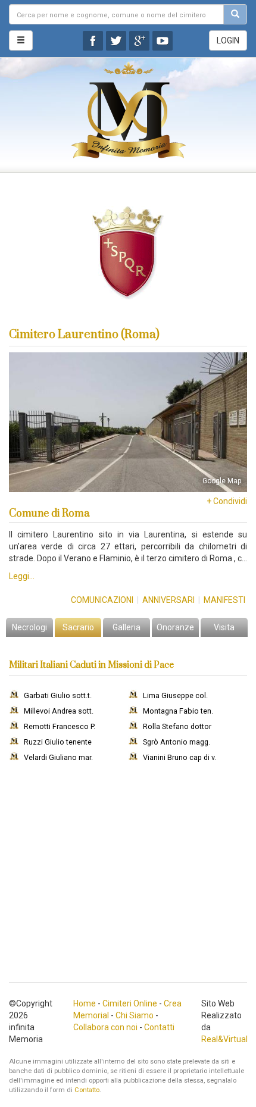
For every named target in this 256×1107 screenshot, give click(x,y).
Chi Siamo (134, 1015)
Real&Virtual (224, 1039)
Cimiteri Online (129, 1003)
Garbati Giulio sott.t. (58, 695)
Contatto (86, 1090)
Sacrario (78, 627)
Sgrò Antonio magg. (176, 741)
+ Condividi (227, 501)
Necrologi (29, 627)
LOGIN (228, 40)
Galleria (127, 627)
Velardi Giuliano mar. (58, 757)
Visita (224, 627)
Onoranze (175, 627)
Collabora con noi (105, 1027)
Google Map (221, 481)
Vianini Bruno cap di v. (179, 757)
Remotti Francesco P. (59, 726)
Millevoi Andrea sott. (58, 710)
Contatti (159, 1027)
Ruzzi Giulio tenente (58, 741)
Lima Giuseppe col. (175, 695)
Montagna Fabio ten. (178, 710)
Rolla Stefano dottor (177, 726)
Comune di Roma (49, 513)
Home (84, 1003)
